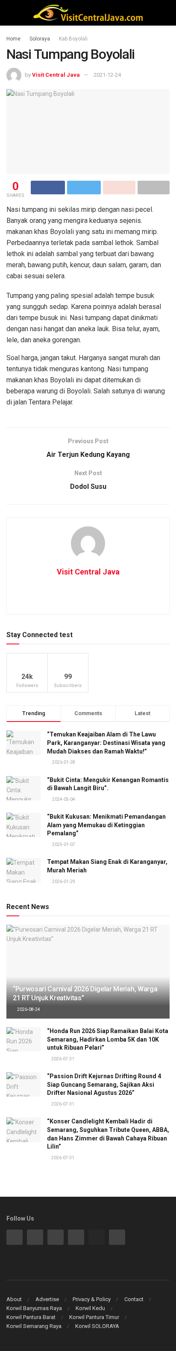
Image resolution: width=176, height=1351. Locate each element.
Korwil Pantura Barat (31, 1317)
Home (13, 39)
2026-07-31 (62, 1059)
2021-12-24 (107, 75)
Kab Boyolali (73, 39)
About (14, 1299)
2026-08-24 (28, 1009)
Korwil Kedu (90, 1308)
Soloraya (39, 39)
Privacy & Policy (92, 1299)
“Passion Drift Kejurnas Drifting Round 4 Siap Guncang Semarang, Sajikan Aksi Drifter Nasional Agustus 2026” (104, 1084)
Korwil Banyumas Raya (34, 1308)
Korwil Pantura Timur (94, 1317)
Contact (134, 1299)
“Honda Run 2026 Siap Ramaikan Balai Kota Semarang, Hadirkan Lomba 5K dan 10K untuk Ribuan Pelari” (107, 1039)
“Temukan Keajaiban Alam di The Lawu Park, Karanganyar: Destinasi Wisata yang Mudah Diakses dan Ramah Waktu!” (106, 742)
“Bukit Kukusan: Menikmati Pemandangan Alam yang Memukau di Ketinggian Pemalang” (106, 825)
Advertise (47, 1299)
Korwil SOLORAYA (97, 1326)
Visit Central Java (56, 75)
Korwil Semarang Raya (34, 1326)
